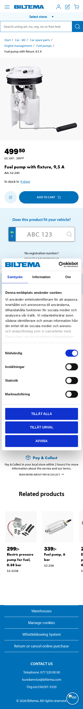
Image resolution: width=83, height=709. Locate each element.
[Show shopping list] (67, 7)
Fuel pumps (44, 46)
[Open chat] (72, 698)
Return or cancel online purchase (41, 646)
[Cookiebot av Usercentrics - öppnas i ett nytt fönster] (59, 265)
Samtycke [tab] (15, 277)
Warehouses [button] (41, 610)
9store (25, 181)
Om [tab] (68, 277)
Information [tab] (41, 277)
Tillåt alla (41, 413)
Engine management (18, 46)
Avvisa (41, 441)
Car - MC (20, 40)
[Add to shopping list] (10, 197)
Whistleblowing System (41, 634)
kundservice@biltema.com (41, 679)
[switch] (71, 366)
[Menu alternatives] (7, 7)
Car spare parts (40, 40)
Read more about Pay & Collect (39, 474)
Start (7, 40)
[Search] (77, 26)
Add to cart (46, 197)
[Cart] (76, 7)
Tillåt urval (41, 427)
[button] (41, 16)
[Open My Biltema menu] (58, 7)
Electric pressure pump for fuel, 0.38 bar (20, 559)
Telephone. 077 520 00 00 (41, 672)
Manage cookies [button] (41, 622)
